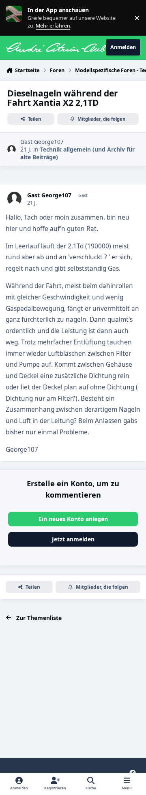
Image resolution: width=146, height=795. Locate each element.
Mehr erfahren (20, 17)
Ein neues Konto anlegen (73, 519)
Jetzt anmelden (73, 539)
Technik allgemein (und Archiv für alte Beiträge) (77, 152)
